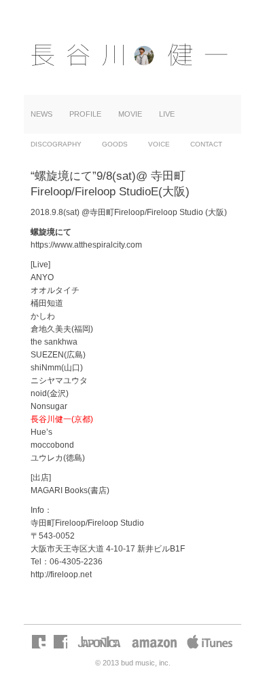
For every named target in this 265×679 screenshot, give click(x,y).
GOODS (115, 144)
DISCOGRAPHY (56, 144)
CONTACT (206, 144)
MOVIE (130, 114)
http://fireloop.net (61, 574)
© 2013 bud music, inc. (133, 663)
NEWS (41, 114)
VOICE (159, 144)
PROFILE (85, 114)
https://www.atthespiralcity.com (86, 245)
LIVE (167, 114)
